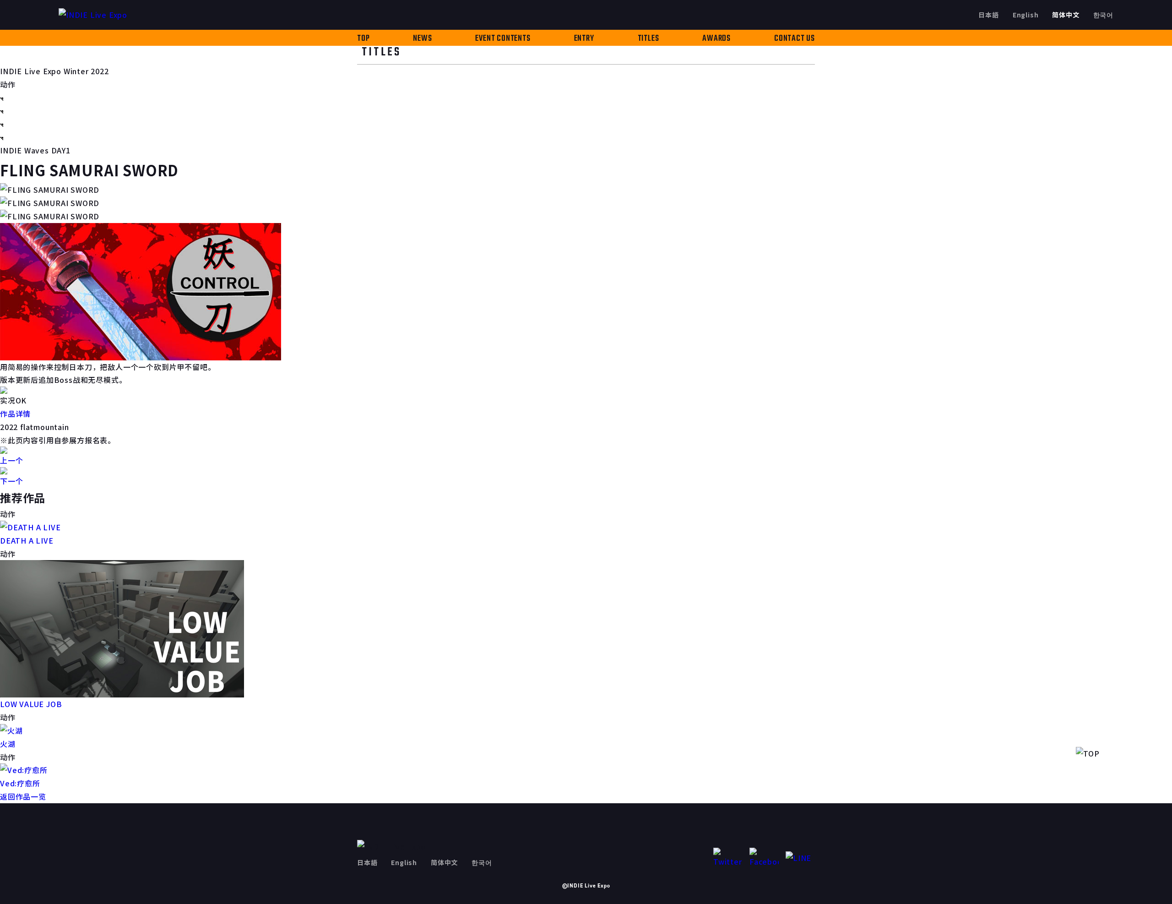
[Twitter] (728, 858)
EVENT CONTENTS (502, 38)
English (1026, 14)
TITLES (648, 38)
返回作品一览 (23, 796)
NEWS (422, 38)
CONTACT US (794, 38)
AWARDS (716, 38)
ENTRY (584, 38)
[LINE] (800, 858)
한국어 (1103, 14)
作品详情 (15, 413)
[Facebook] (764, 858)
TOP (363, 38)
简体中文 (1065, 14)
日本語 (988, 14)
